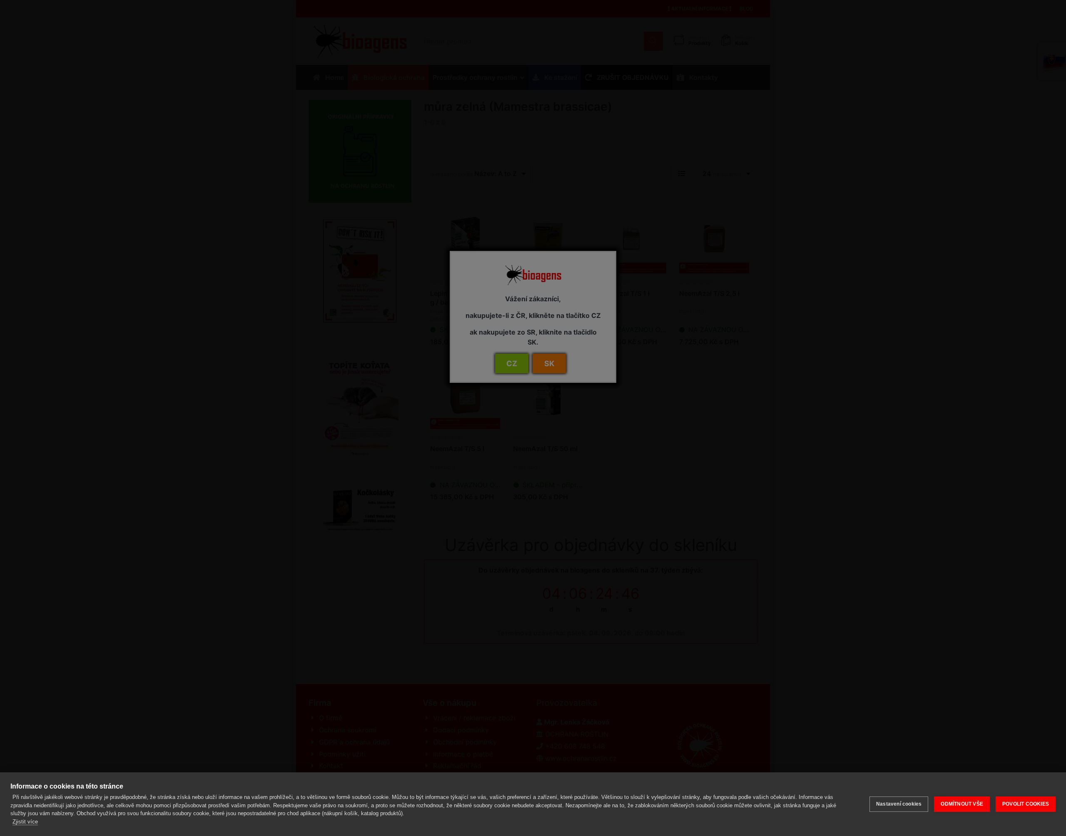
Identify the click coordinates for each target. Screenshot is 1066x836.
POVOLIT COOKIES (1025, 804)
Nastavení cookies (899, 804)
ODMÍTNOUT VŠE (962, 804)
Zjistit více (25, 822)
